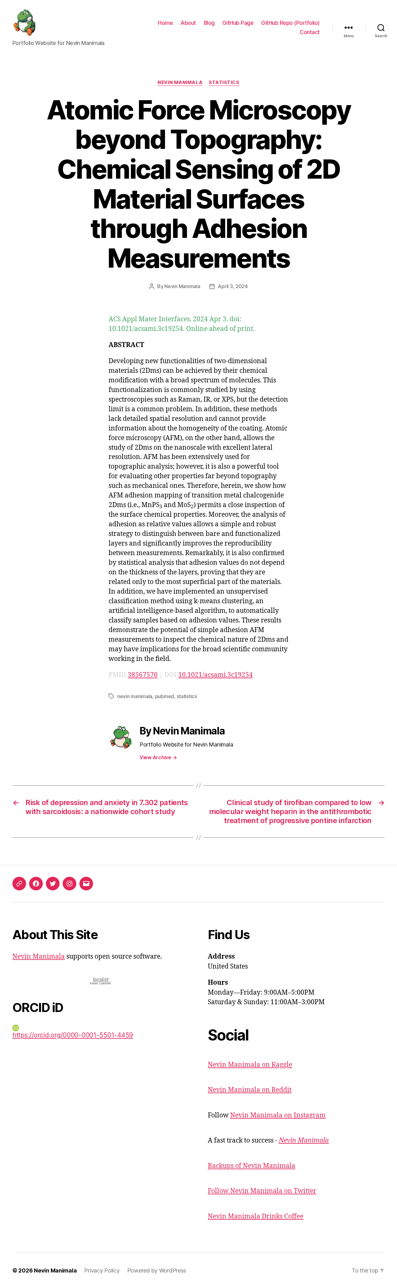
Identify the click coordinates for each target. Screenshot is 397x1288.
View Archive (158, 757)
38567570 (143, 675)
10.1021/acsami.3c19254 (215, 675)
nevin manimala (134, 696)
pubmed (164, 696)
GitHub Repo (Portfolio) (290, 23)
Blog (209, 23)
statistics (187, 696)
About (188, 23)
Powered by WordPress (156, 1270)
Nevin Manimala (180, 82)
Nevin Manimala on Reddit (250, 1090)
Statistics (224, 82)
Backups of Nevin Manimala (251, 1166)
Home (165, 23)
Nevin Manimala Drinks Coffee (255, 1216)
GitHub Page (238, 23)
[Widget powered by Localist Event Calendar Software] (101, 980)
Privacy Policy (101, 1270)
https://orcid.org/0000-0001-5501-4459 (72, 1035)
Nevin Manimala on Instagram (278, 1115)
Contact (310, 32)
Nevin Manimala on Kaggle (250, 1065)
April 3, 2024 (233, 286)
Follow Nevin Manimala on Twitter (262, 1191)
